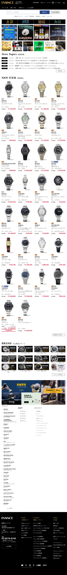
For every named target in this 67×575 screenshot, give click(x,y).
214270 (44, 16)
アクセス (55, 538)
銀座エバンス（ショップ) (59, 536)
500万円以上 (23, 420)
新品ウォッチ (39, 418)
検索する (44, 12)
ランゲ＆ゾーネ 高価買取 (39, 548)
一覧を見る (59, 70)
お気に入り (43, 2)
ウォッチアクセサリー (41, 432)
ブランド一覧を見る (58, 374)
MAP (4, 530)
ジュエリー (39, 435)
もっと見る (9, 508)
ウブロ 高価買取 (37, 550)
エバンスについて (57, 542)
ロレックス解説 (37, 523)
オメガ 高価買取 (37, 555)
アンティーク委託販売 (58, 528)
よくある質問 (30, 7)
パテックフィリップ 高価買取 (40, 541)
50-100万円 (22, 413)
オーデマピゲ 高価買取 (38, 543)
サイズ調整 (24, 535)
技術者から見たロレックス (39, 525)
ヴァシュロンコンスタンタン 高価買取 (42, 546)
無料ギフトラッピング (26, 537)
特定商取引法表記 (57, 555)
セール (37, 413)
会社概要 (9, 546)
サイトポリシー (57, 553)
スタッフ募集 (56, 547)
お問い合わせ (56, 558)
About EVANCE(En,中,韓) (59, 545)
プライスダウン (40, 416)
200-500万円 (23, 418)
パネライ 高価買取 (37, 553)
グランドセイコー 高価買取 (39, 558)
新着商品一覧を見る (58, 334)
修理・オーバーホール (58, 532)
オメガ (26, 16)
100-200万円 (23, 416)
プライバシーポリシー (58, 551)
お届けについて (25, 525)
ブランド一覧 (5, 7)
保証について (24, 530)
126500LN (38, 16)
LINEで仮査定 (56, 530)
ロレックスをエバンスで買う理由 (41, 528)
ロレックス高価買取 (38, 536)
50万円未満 (22, 411)
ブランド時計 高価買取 (38, 538)
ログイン (49, 2)
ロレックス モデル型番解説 (39, 530)
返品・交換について (26, 528)
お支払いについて (25, 523)
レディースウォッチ (41, 425)
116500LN (31, 16)
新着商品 (38, 411)
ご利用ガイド (21, 7)
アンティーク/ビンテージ (42, 423)
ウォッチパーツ (40, 430)
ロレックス (49, 16)
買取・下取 (13, 7)
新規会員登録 (36, 2)
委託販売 (55, 525)
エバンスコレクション (41, 427)
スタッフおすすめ (37, 532)
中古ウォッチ (39, 420)
